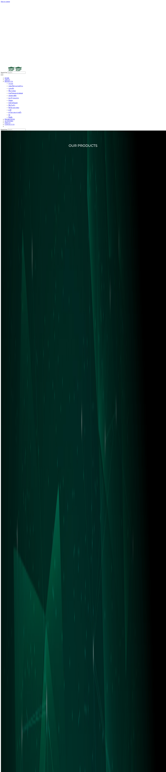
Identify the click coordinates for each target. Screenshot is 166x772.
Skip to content (5, 1)
